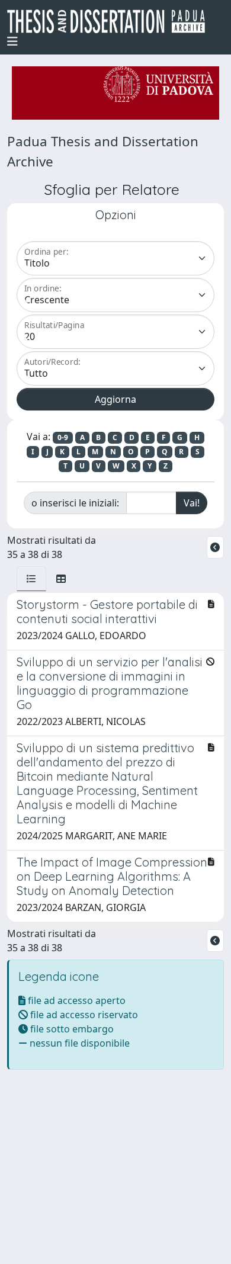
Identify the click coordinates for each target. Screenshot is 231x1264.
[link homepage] (110, 21)
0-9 (62, 437)
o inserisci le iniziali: (75, 502)
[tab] (31, 578)
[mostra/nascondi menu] (12, 41)
